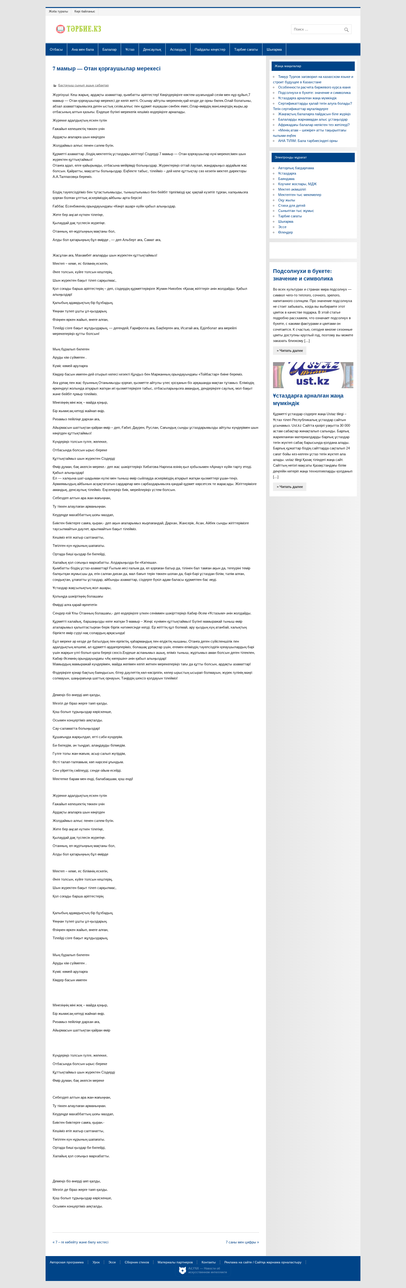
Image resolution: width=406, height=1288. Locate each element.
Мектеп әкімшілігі (292, 189)
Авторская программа (67, 1262)
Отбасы (56, 49)
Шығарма (274, 49)
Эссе (282, 227)
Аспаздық (178, 49)
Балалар (109, 49)
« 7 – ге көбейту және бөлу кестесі (80, 1242)
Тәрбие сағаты (246, 49)
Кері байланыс (84, 11)
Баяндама (286, 179)
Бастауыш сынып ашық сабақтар (83, 85)
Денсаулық (152, 49)
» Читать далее (290, 351)
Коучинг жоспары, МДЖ (297, 184)
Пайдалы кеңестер (210, 49)
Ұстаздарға (287, 173)
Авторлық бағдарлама (296, 168)
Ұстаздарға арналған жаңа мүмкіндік (307, 98)
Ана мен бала (83, 49)
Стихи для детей (291, 205)
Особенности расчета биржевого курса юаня (314, 87)
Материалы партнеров (175, 1262)
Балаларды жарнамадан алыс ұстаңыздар (312, 119)
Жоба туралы (58, 11)
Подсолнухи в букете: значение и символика (314, 93)
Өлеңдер (285, 232)
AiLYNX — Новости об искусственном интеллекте (207, 1270)
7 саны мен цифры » (242, 1242)
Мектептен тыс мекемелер (299, 195)
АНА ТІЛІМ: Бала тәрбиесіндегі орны (308, 141)
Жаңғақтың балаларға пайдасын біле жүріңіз (314, 114)
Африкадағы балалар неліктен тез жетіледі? (314, 125)
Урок (96, 1262)
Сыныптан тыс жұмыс (296, 211)
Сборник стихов (137, 1262)
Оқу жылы (286, 200)
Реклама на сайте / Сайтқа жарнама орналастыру (262, 1262)
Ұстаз (129, 49)
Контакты (209, 1262)
